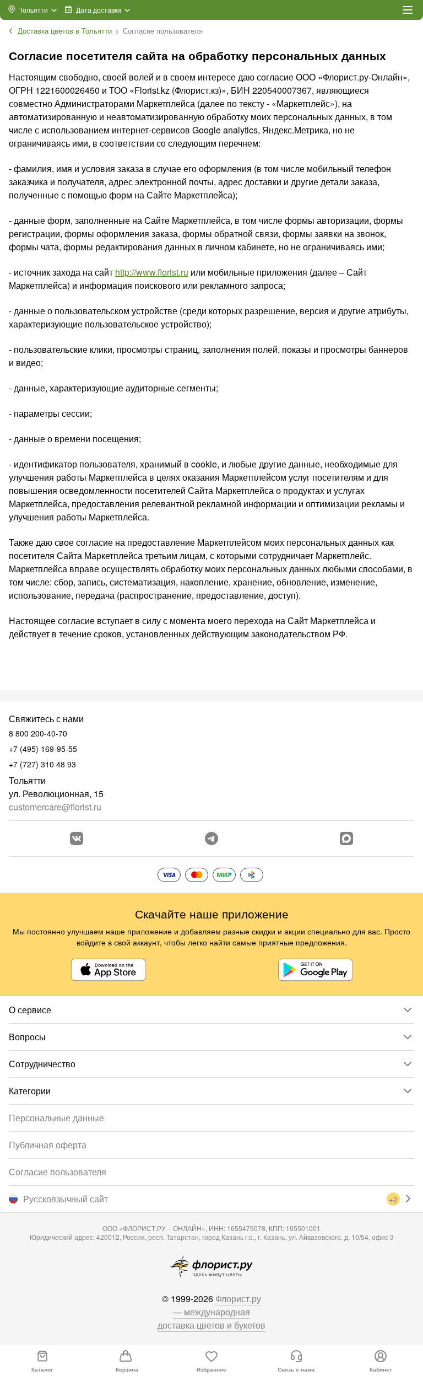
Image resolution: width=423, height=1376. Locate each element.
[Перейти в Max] (346, 838)
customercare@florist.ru (55, 806)
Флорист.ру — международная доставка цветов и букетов (211, 1311)
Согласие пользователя (57, 1171)
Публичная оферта (47, 1144)
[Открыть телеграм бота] (211, 838)
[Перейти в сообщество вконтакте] (77, 838)
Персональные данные (56, 1117)
